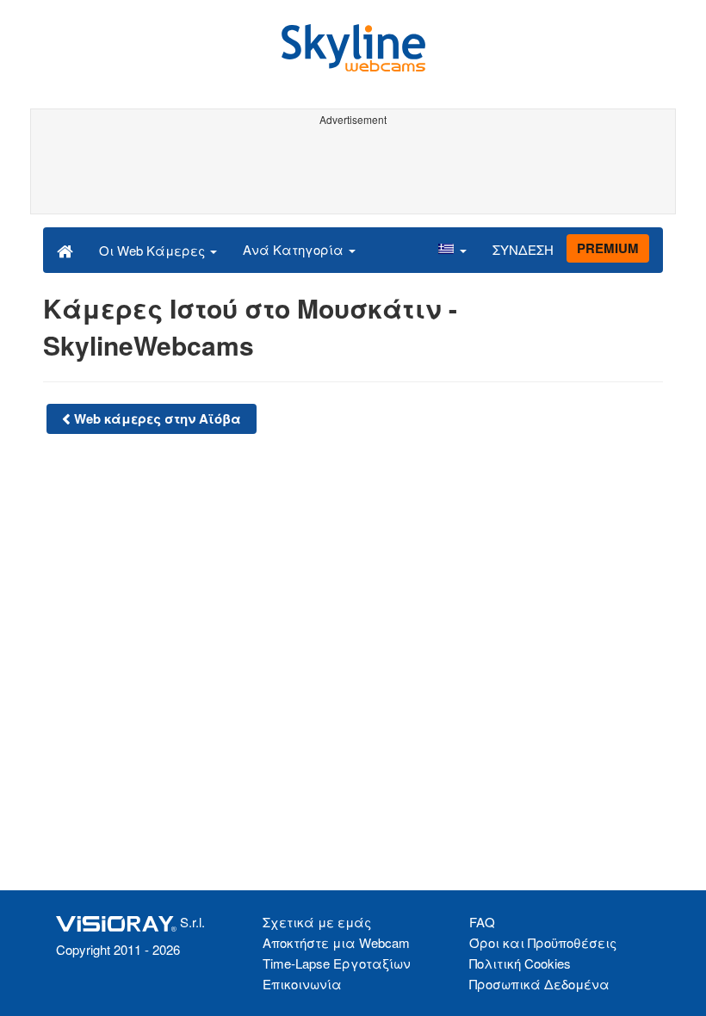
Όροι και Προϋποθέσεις (542, 942)
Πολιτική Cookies (520, 963)
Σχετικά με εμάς (317, 922)
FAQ (482, 922)
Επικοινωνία (302, 984)
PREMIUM (608, 248)
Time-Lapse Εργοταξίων (337, 963)
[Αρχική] (65, 249)
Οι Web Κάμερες (153, 250)
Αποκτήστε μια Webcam (336, 942)
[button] (452, 249)
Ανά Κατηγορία (295, 249)
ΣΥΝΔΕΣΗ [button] (523, 249)
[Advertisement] (353, 170)
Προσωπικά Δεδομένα (539, 984)
